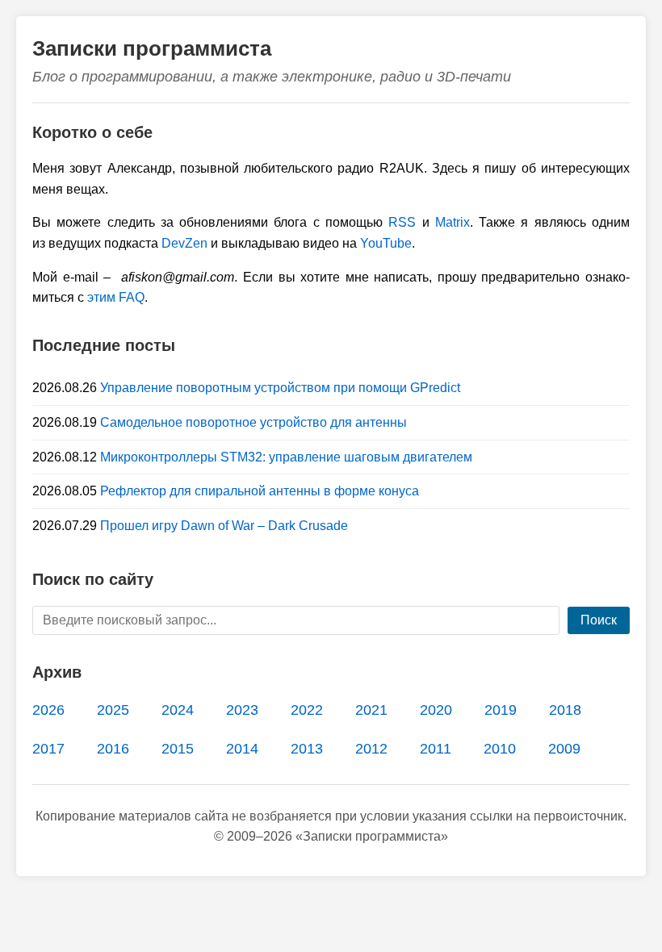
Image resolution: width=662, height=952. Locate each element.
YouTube (386, 243)
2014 (242, 749)
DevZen (184, 243)
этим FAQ (116, 297)
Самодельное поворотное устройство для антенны (253, 422)
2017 (48, 749)
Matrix (452, 222)
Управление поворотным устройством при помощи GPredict (280, 388)
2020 (436, 710)
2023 (242, 710)
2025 (113, 710)
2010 (500, 749)
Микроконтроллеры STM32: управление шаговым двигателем (286, 457)
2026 (48, 710)
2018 (565, 710)
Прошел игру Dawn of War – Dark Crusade (224, 525)
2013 (307, 749)
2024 (177, 710)
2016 (113, 749)
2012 (371, 749)
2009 (564, 749)
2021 (371, 710)
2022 (307, 710)
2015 (177, 749)
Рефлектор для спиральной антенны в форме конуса (259, 491)
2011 (435, 749)
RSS (402, 222)
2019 (500, 710)
